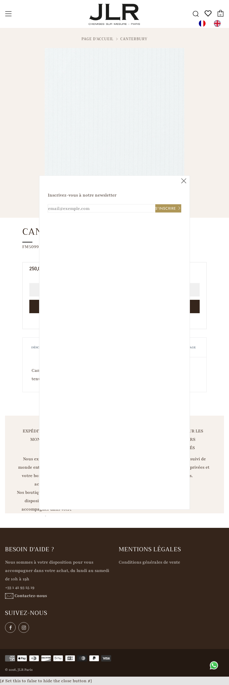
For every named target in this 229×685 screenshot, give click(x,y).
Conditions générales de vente (149, 562)
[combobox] (203, 23)
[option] (218, 23)
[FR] (203, 23)
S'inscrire (165, 208)
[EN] (218, 23)
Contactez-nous (31, 595)
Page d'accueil (98, 39)
